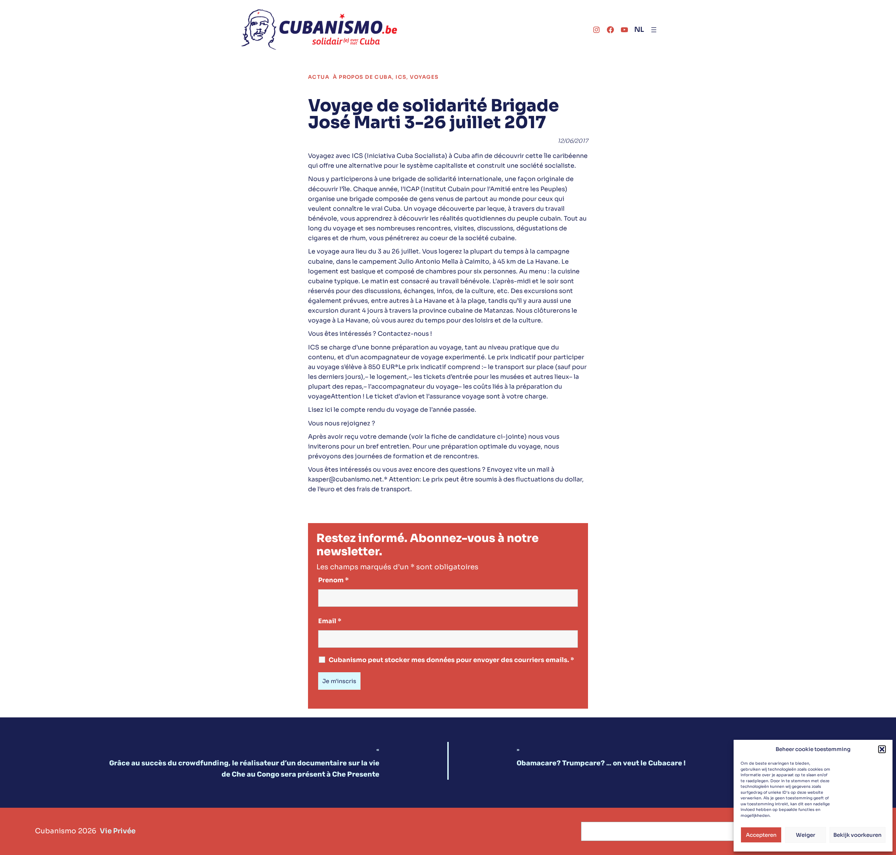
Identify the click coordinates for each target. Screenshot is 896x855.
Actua (318, 77)
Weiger (805, 835)
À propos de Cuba (362, 77)
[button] (882, 749)
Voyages (424, 77)
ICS (401, 77)
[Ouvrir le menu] (654, 30)
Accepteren (761, 835)
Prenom (333, 580)
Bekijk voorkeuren (857, 835)
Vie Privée (117, 831)
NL (639, 29)
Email (329, 621)
